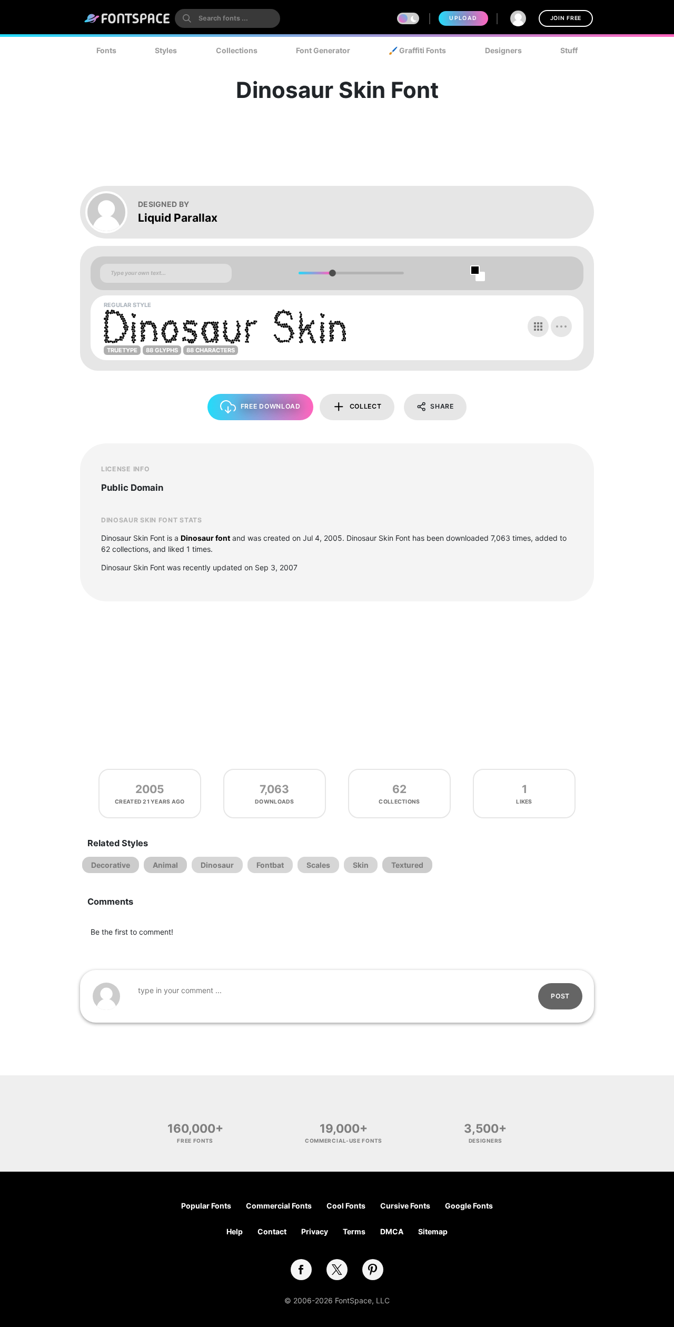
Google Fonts (469, 1205)
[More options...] (561, 326)
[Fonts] (127, 18)
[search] (227, 18)
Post (560, 996)
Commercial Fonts (279, 1205)
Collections (236, 50)
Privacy (314, 1231)
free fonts (195, 1140)
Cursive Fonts (405, 1205)
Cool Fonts (345, 1205)
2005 (149, 789)
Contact (271, 1231)
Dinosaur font (205, 537)
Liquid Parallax (177, 217)
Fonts (106, 50)
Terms (354, 1231)
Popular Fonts (206, 1205)
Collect (366, 406)
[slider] (332, 273)
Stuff (569, 50)
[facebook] (301, 1269)
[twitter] (337, 1269)
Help (234, 1231)
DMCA (391, 1231)
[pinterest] (372, 1269)
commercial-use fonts (343, 1140)
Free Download (271, 406)
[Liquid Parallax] (111, 212)
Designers (503, 50)
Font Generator (323, 50)
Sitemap (433, 1231)
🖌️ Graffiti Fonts (417, 50)
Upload (463, 18)
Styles (166, 50)
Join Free (565, 18)
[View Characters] (538, 326)
